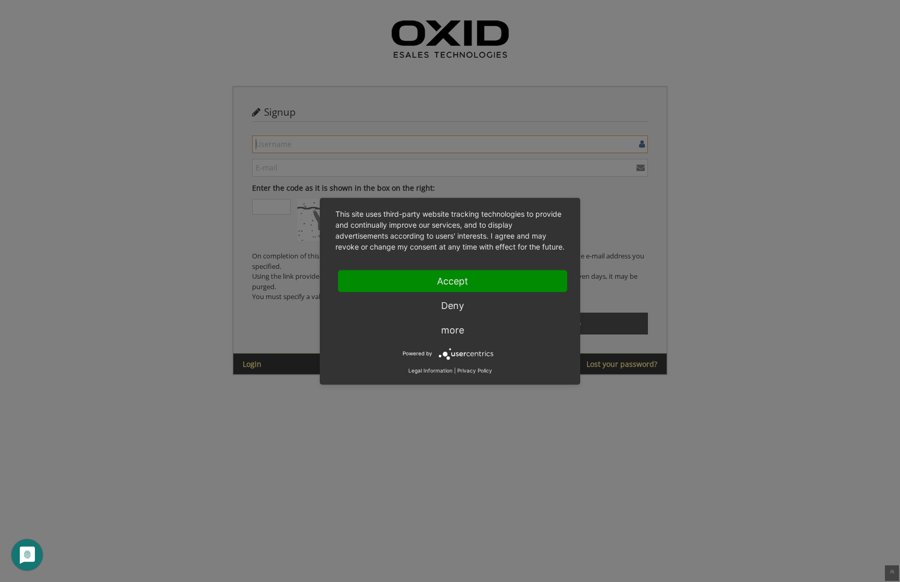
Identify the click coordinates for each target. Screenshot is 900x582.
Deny (452, 305)
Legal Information (430, 370)
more (452, 329)
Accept (452, 280)
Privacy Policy (474, 370)
